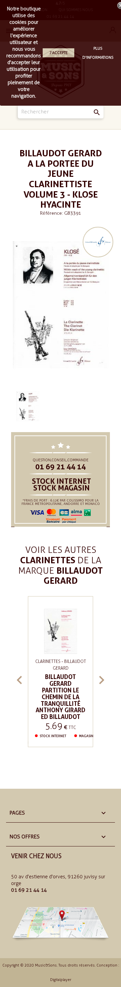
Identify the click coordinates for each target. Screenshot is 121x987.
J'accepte (58, 52)
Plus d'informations (98, 53)
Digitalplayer (60, 980)
